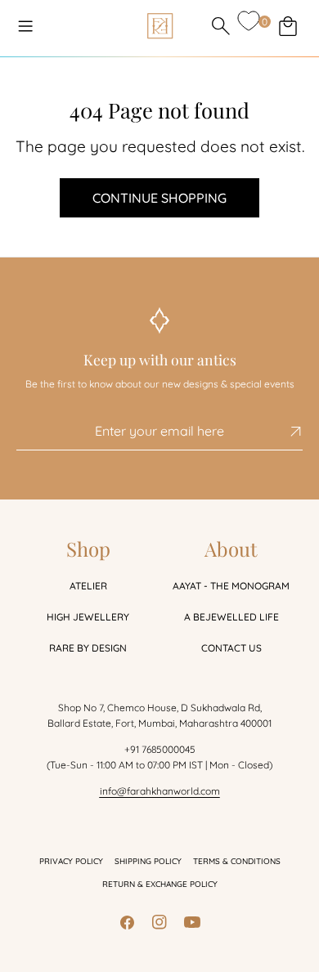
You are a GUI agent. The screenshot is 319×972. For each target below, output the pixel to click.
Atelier (88, 586)
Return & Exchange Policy (160, 884)
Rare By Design (88, 648)
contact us (231, 648)
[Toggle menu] (25, 26)
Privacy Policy (71, 861)
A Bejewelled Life (231, 617)
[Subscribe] (284, 431)
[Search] (220, 26)
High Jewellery (88, 617)
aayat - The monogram (231, 586)
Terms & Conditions (237, 861)
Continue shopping (159, 198)
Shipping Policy (148, 861)
